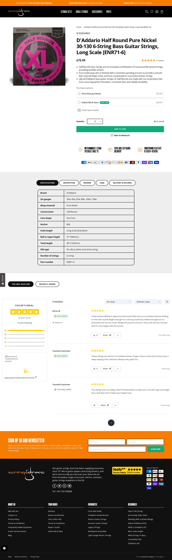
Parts (108, 11)
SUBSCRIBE (155, 449)
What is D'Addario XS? (137, 527)
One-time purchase (91, 93)
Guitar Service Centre (17, 531)
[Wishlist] (152, 12)
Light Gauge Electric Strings (99, 535)
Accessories (97, 11)
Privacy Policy (13, 519)
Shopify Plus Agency (147, 557)
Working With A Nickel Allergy (140, 519)
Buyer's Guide (54, 527)
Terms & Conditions (16, 523)
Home (78, 27)
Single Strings (82, 11)
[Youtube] (69, 486)
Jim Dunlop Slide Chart (137, 515)
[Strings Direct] (19, 11)
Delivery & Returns (122, 183)
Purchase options (84, 88)
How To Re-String (135, 511)
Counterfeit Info (134, 539)
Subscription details (90, 110)
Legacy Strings (94, 527)
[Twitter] (59, 486)
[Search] (147, 12)
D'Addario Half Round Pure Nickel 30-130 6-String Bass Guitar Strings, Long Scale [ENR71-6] (117, 27)
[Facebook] (54, 486)
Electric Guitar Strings (97, 519)
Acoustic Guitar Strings (97, 523)
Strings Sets (66, 11)
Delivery (51, 511)
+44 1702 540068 (64, 491)
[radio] (79, 93)
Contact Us (12, 515)
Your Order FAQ (54, 519)
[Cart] (162, 12)
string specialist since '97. (92, 149)
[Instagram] (64, 486)
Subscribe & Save (95, 102)
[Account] (157, 12)
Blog (10, 535)
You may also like (21, 284)
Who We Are (13, 511)
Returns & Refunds (56, 515)
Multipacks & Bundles (97, 531)
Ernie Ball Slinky (94, 511)
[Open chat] (4, 548)
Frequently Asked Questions (20, 527)
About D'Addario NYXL (137, 523)
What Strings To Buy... (137, 535)
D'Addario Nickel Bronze (98, 515)
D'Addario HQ (134, 543)
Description (69, 183)
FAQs (102, 183)
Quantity (80, 121)
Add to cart (120, 129)
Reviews (87, 183)
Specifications (47, 183)
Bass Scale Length (135, 531)
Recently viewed (47, 284)
